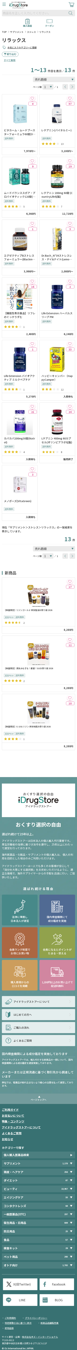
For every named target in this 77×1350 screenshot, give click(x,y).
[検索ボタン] (71, 13)
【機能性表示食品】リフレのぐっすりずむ (19, 315)
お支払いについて (13, 1115)
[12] (70, 639)
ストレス (31, 31)
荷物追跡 (9, 1328)
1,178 (65, 1163)
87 (66, 1180)
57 (66, 1239)
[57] (70, 98)
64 (66, 1205)
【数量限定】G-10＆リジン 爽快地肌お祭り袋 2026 (27, 726)
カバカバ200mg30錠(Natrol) (19, 440)
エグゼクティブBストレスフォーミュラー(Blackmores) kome (19, 257)
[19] (70, 160)
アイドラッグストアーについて (21, 1127)
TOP (4, 31)
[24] (70, 406)
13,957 (64, 1188)
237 (66, 1214)
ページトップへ (38, 1099)
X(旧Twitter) (22, 1284)
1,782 (65, 1265)
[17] (70, 581)
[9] (32, 160)
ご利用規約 (10, 1317)
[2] (70, 281)
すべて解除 (10, 60)
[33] (70, 343)
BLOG (59, 1300)
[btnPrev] (65, 87)
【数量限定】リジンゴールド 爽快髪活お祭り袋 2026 (28, 610)
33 (66, 1197)
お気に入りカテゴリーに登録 (22, 47)
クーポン (49, 24)
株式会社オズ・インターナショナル (40, 1336)
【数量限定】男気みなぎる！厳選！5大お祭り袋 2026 (28, 668)
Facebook (58, 1284)
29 (66, 1248)
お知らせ (7, 1139)
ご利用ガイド (10, 1110)
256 (66, 1172)
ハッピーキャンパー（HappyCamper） (57, 377)
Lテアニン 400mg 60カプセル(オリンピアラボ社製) (56, 440)
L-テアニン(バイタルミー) (56, 130)
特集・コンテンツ (13, 1121)
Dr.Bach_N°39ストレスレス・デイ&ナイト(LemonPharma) (57, 257)
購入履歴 (27, 24)
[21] (32, 406)
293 (66, 1256)
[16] (32, 281)
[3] (70, 223)
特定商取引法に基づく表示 (18, 1322)
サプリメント (17, 31)
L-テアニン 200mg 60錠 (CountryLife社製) (57, 194)
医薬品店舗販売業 (49, 1322)
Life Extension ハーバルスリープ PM (57, 315)
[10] (70, 697)
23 (66, 1231)
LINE (22, 1300)
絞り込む (11, 54)
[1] (32, 223)
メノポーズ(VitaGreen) (17, 501)
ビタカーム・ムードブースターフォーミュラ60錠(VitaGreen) (19, 132)
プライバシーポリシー (36, 1317)
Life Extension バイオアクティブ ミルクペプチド (19, 377)
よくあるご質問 (11, 1133)
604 (66, 1222)
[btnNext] (72, 87)
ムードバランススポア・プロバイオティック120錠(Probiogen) (19, 195)
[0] (32, 98)
